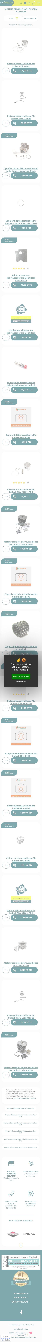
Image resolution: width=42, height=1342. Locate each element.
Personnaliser (21, 682)
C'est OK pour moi (21, 676)
